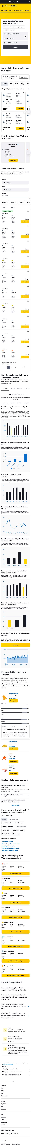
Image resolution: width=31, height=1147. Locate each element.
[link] (13, 160)
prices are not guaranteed (7, 1064)
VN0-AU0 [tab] (4, 403)
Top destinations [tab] (6, 833)
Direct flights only (10, 30)
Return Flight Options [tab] (18, 830)
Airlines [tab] (4, 819)
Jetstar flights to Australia (8, 846)
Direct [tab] (16, 83)
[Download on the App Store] (14, 1133)
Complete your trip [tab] (7, 822)
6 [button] (22, 367)
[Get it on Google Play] (5, 1133)
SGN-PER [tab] (5, 389)
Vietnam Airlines (13, 741)
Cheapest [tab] (4, 83)
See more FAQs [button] (15, 805)
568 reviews (12, 758)
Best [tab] (11, 83)
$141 (14, 23)
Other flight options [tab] (21, 826)
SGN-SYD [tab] (12, 389)
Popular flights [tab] (6, 830)
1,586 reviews (12, 698)
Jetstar (10, 753)
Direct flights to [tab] (19, 822)
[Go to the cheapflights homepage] (11, 6)
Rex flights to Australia (7, 841)
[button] (29, 2)
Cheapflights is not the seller (10, 1069)
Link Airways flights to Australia (10, 850)
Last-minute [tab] (22, 84)
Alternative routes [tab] (13, 819)
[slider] (29, 198)
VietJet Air (11, 766)
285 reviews (12, 746)
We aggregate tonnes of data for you (12, 1072)
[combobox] (17, 183)
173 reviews (12, 770)
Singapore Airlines (13, 693)
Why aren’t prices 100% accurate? (11, 1074)
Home (6, 1081)
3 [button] (15, 367)
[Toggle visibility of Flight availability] (15, 468)
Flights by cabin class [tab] (7, 826)
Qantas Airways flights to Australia (10, 843)
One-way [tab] (28, 84)
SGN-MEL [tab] (19, 389)
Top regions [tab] (16, 833)
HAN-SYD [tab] (27, 389)
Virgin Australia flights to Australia (10, 848)
